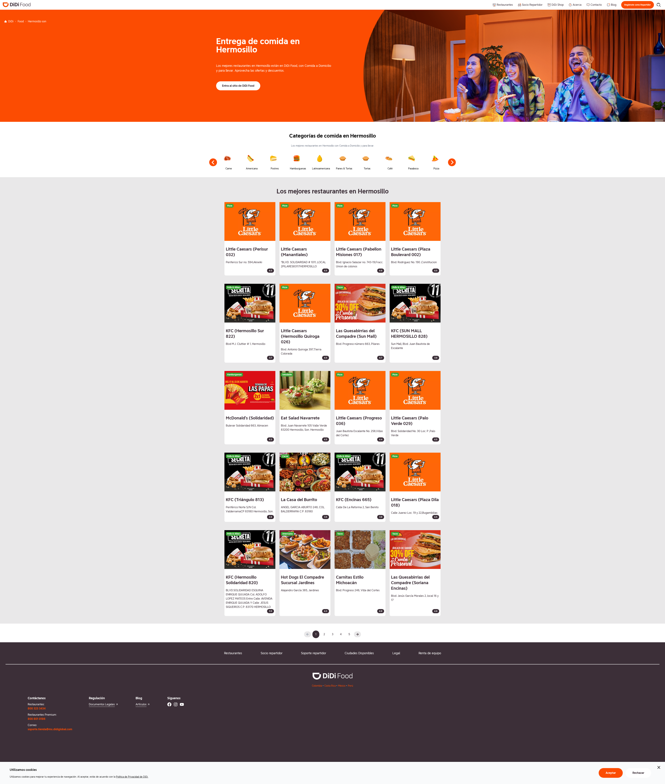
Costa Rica (330, 685)
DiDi (11, 21)
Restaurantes (233, 653)
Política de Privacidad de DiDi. (132, 776)
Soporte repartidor (313, 653)
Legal (396, 653)
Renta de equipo (430, 653)
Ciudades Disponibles (359, 653)
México (341, 685)
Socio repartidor (271, 653)
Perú (350, 685)
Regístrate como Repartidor (637, 5)
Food (21, 21)
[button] (637, 5)
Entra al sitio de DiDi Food (238, 85)
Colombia (317, 685)
